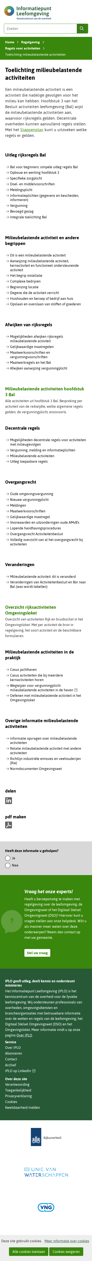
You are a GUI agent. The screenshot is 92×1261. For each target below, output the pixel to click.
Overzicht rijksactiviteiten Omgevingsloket (30, 609)
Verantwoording (17, 1084)
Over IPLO (24, 1035)
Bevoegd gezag (22, 211)
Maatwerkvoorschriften (27, 511)
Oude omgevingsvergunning (31, 494)
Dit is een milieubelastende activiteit (38, 255)
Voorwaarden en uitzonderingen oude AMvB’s (44, 522)
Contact (11, 1059)
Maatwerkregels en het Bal (30, 362)
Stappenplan (31, 129)
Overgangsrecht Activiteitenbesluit (36, 534)
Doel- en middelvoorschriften (32, 184)
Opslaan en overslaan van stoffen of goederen (45, 304)
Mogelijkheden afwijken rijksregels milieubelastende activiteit (36, 339)
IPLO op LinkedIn (20, 1071)
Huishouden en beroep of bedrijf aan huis (41, 298)
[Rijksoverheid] (46, 1137)
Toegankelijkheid (18, 1090)
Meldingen (18, 505)
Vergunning (19, 205)
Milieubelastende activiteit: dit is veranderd (43, 576)
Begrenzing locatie (24, 287)
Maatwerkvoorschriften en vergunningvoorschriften (30, 355)
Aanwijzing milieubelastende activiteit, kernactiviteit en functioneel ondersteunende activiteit (44, 265)
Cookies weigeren (66, 1252)
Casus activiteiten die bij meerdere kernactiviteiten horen (36, 677)
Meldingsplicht (21, 190)
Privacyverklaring (18, 1096)
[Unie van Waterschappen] (46, 1172)
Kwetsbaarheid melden (22, 1107)
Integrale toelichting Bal (28, 217)
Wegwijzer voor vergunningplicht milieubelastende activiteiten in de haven (44, 688)
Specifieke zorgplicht (26, 178)
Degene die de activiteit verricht (34, 293)
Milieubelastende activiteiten (32, 456)
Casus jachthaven (23, 669)
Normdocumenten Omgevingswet (36, 769)
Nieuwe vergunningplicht (29, 500)
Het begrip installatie (26, 275)
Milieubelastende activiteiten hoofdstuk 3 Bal (44, 391)
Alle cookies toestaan (28, 1252)
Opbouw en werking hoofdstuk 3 (34, 172)
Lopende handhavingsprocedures (35, 528)
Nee (15, 865)
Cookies (11, 1102)
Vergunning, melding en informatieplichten (42, 450)
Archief (10, 1065)
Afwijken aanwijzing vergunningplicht (38, 368)
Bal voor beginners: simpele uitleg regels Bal (44, 167)
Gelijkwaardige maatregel (30, 517)
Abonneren (13, 1053)
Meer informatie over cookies (67, 1241)
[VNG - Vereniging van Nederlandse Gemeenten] (46, 1207)
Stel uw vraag (37, 953)
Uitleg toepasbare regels (29, 461)
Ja (13, 858)
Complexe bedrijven (25, 281)
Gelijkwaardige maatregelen (32, 347)
